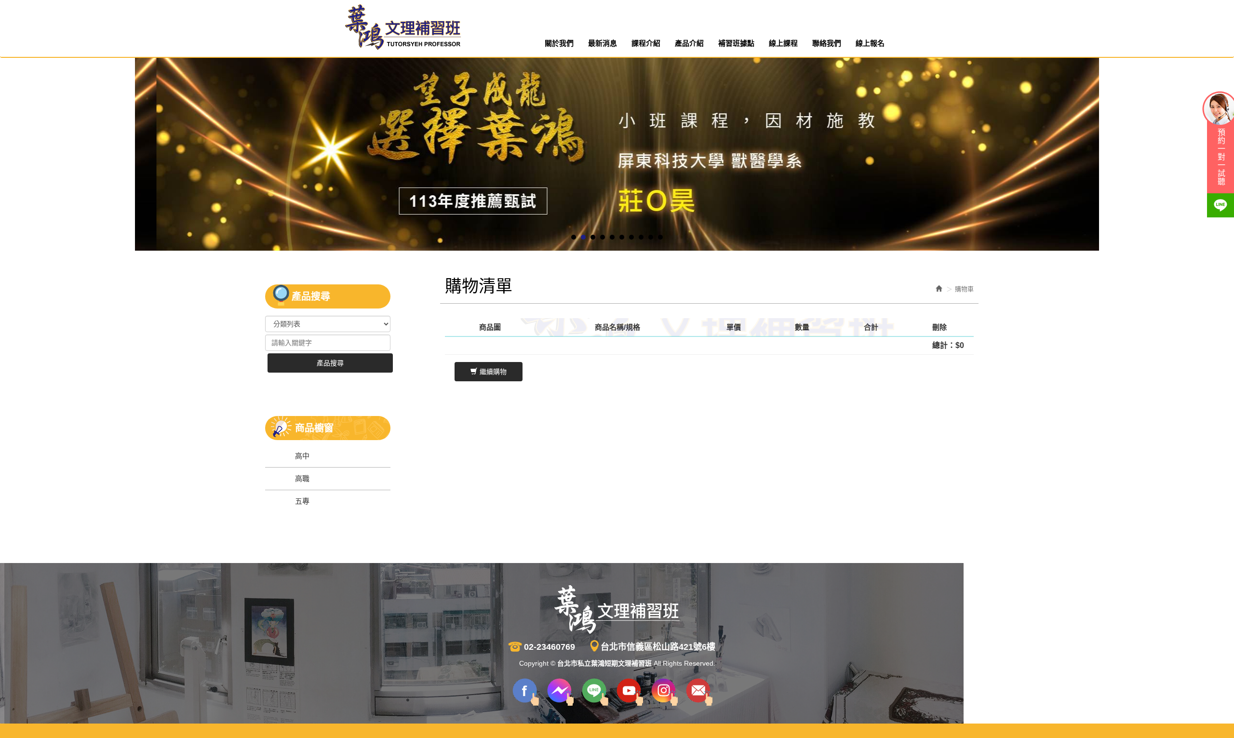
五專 (302, 501)
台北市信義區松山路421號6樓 (658, 647)
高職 (302, 478)
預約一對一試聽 (1221, 157)
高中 (302, 456)
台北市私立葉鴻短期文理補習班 (402, 27)
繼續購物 (493, 372)
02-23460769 (549, 647)
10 (660, 237)
